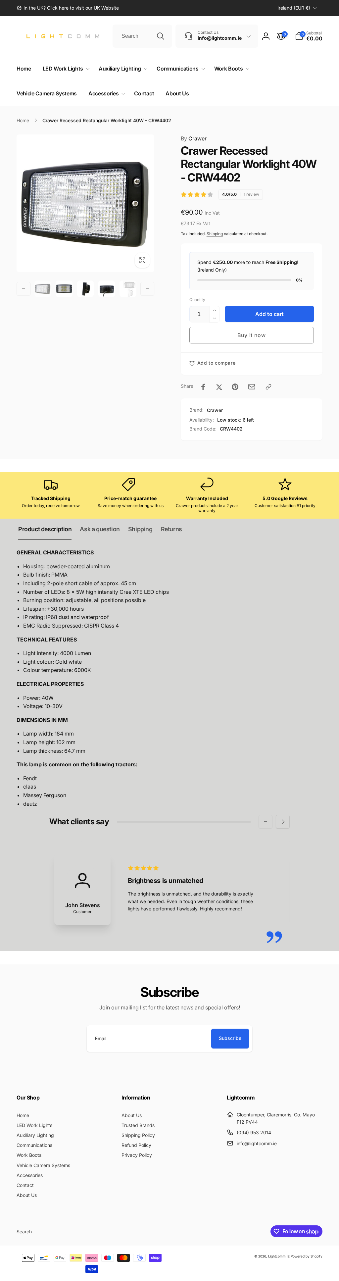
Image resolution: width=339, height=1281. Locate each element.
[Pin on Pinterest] (235, 387)
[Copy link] (268, 387)
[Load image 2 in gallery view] (64, 289)
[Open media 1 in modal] (85, 203)
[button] (308, 36)
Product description (45, 529)
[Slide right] (147, 289)
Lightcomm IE (279, 1256)
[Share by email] (252, 387)
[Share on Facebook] (203, 387)
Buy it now (251, 335)
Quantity (197, 299)
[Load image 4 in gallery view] (106, 289)
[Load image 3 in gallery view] (85, 289)
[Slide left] (23, 289)
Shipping (215, 233)
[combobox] (142, 36)
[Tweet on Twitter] (219, 387)
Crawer (194, 138)
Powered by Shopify (306, 1256)
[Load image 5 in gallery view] (128, 289)
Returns (171, 529)
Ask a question (100, 529)
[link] (68, 8)
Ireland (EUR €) (293, 8)
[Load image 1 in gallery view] (42, 289)
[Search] (160, 36)
